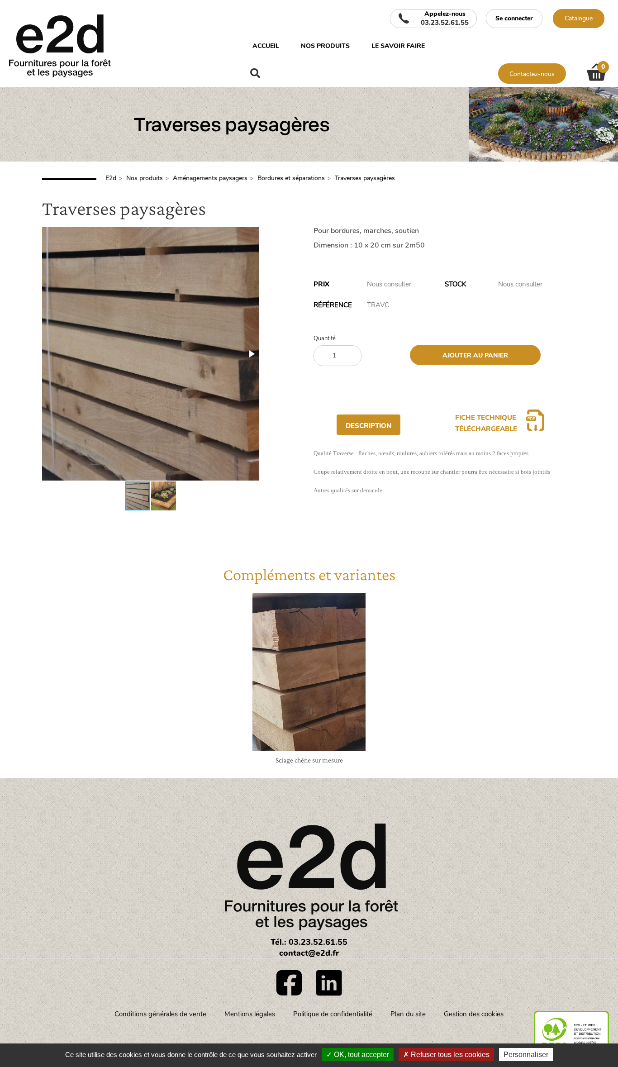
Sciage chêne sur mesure (309, 760)
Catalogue (579, 18)
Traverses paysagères (365, 178)
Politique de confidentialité (332, 1014)
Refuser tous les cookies (449, 1054)
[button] (251, 354)
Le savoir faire (398, 46)
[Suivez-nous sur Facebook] (289, 982)
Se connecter (514, 18)
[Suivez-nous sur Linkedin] (329, 982)
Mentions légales (249, 1014)
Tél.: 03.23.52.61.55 (309, 942)
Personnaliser (526, 1054)
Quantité (325, 339)
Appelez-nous (445, 19)
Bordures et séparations (291, 178)
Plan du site (408, 1014)
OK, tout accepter (360, 1054)
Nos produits (325, 46)
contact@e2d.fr (309, 953)
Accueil (265, 46)
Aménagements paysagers (210, 178)
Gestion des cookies (474, 1014)
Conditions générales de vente (160, 1014)
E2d (110, 178)
